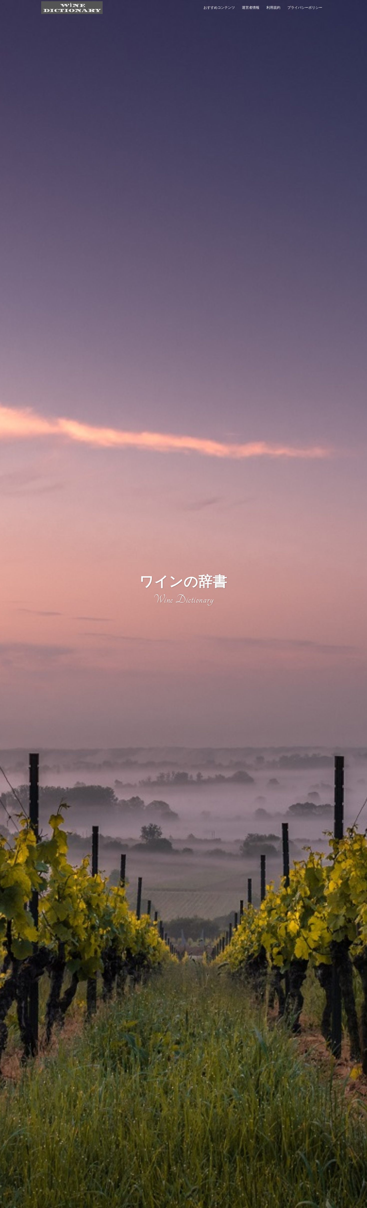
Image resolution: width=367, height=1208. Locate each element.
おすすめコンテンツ (219, 7)
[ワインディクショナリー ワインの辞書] (72, 7)
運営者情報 (250, 7)
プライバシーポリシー (304, 7)
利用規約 (273, 7)
